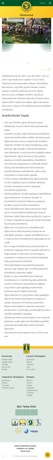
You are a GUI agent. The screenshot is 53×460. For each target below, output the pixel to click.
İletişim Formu (29, 381)
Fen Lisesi (30, 369)
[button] (45, 42)
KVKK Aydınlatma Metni (25, 446)
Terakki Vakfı (7, 359)
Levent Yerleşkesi (35, 356)
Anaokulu (30, 359)
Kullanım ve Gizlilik (25, 448)
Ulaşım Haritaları (30, 386)
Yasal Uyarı (25, 451)
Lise (28, 367)
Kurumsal (7, 356)
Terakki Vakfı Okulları (7, 363)
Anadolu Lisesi (8, 388)
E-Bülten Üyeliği (30, 394)
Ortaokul (30, 364)
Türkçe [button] (42, 3)
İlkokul (29, 362)
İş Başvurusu (31, 390)
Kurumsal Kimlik (6, 368)
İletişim (30, 377)
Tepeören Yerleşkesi (13, 377)
